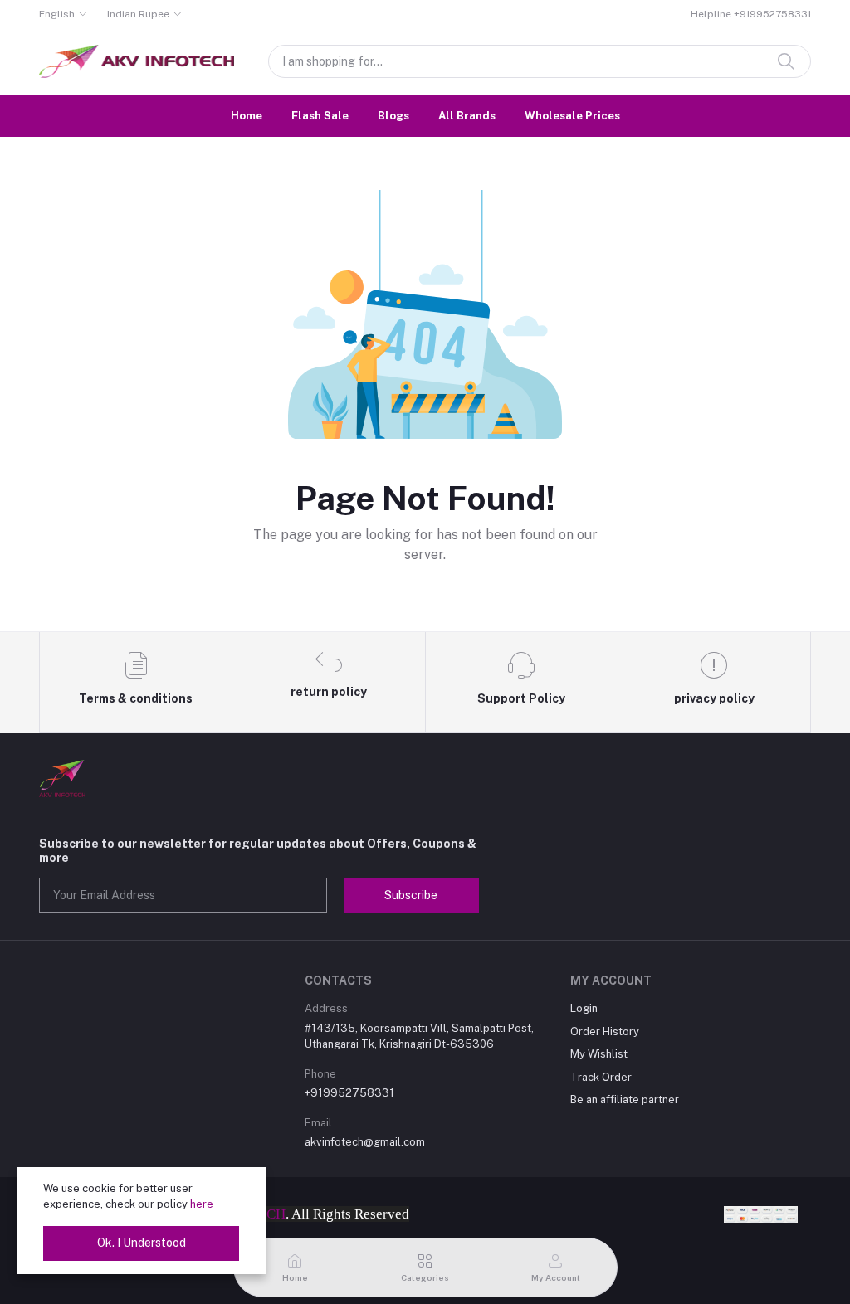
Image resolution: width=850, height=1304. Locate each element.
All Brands (467, 115)
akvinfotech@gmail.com (365, 1142)
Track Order (601, 1077)
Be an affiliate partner (624, 1099)
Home (246, 115)
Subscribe (410, 895)
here (201, 1204)
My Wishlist (599, 1054)
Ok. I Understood (141, 1242)
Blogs (393, 115)
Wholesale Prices (572, 115)
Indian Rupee (138, 14)
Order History (604, 1031)
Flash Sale (320, 115)
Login (584, 1008)
